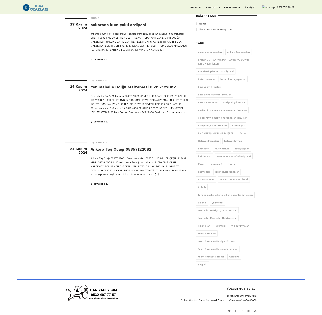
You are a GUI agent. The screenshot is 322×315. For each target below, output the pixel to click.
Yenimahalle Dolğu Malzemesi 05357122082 (133, 87)
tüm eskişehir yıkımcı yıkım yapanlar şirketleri (225, 195)
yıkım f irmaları (240, 225)
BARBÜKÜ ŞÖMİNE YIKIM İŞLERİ (216, 71)
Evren (243, 133)
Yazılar (202, 23)
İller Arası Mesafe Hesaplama (215, 29)
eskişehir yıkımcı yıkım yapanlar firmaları (222, 110)
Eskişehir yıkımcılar (234, 102)
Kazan (201, 164)
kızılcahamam (206, 179)
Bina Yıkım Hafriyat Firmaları (214, 94)
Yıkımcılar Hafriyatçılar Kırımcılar (217, 210)
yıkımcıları (204, 225)
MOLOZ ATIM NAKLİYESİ (234, 179)
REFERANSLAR (232, 7)
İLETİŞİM (250, 7)
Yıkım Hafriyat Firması (211, 256)
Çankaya (234, 256)
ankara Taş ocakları (238, 52)
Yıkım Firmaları (207, 233)
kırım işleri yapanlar (227, 171)
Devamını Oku (101, 60)
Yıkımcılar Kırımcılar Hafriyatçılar (217, 218)
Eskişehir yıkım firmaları (212, 125)
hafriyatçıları (242, 148)
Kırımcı (232, 164)
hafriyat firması (233, 141)
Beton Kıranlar (206, 79)
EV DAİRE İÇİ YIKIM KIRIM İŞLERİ (216, 133)
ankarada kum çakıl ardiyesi (118, 24)
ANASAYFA (195, 7)
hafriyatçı (203, 148)
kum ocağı (216, 164)
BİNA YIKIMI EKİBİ (208, 102)
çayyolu (202, 264)
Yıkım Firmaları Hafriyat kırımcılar (218, 249)
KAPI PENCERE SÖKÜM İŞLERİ (234, 156)
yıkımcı (202, 202)
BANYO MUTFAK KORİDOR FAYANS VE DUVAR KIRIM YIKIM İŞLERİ (223, 61)
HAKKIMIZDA (213, 7)
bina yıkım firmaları (209, 87)
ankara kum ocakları (210, 52)
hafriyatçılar (222, 148)
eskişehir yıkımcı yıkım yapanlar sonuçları (223, 117)
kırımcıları (204, 171)
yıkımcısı (221, 225)
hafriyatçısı (204, 156)
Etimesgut (238, 125)
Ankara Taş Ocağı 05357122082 (121, 149)
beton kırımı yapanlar (233, 79)
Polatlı (202, 187)
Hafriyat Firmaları (208, 141)
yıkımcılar (217, 202)
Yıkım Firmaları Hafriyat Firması (216, 241)
